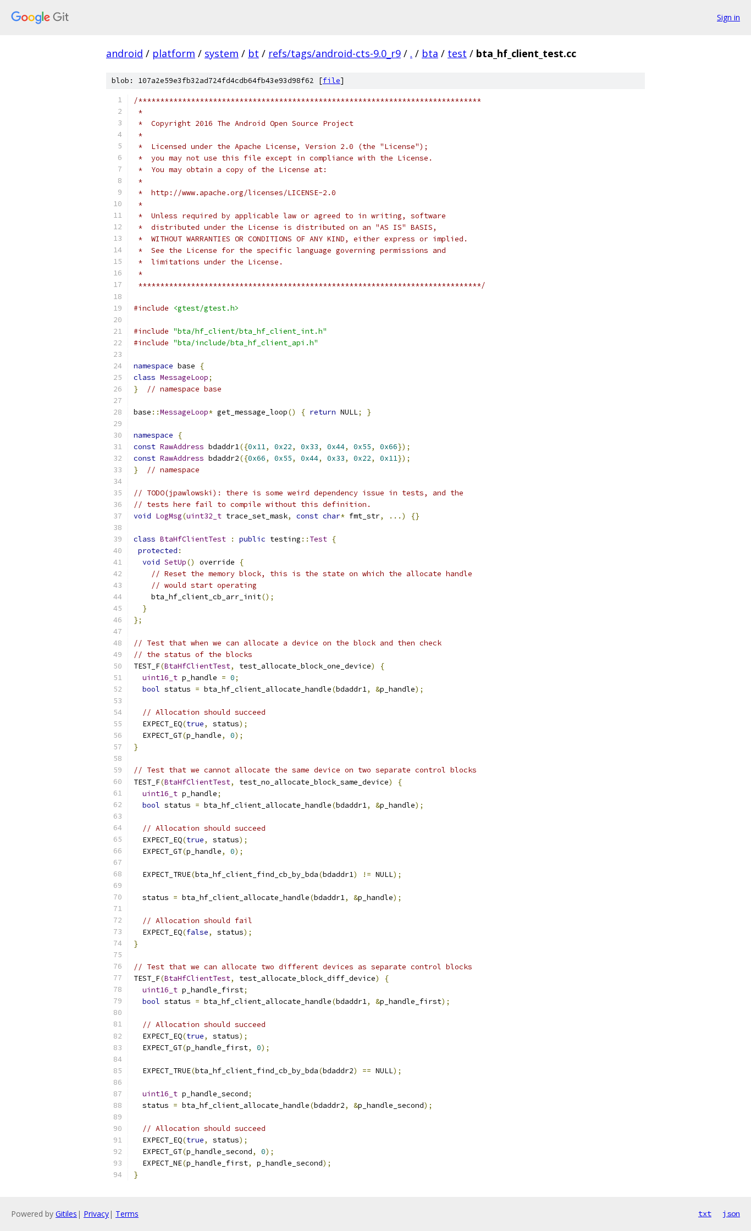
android (124, 53)
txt (704, 1213)
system (222, 53)
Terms (127, 1213)
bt (253, 53)
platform (173, 53)
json (731, 1213)
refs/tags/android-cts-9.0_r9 (334, 53)
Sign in (728, 17)
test (457, 53)
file (331, 80)
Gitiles (66, 1213)
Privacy (96, 1213)
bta (430, 53)
